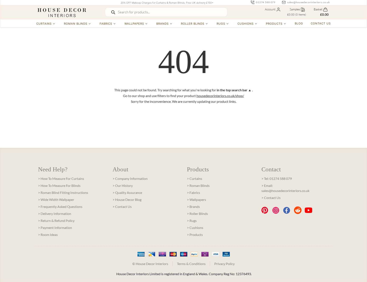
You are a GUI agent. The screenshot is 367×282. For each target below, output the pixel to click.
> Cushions (195, 228)
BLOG (299, 23)
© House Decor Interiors (150, 264)
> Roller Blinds (197, 214)
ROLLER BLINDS (193, 23)
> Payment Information (55, 228)
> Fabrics (193, 192)
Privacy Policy (224, 264)
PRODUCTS (274, 23)
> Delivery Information (54, 214)
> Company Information (130, 178)
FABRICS (106, 23)
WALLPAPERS (134, 23)
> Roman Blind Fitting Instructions (63, 192)
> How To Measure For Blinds (59, 185)
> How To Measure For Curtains (61, 178)
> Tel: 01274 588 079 (276, 178)
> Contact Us (122, 206)
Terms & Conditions (191, 264)
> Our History (123, 185)
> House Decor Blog (127, 199)
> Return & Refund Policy (56, 221)
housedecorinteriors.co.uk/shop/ (220, 96)
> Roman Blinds (198, 185)
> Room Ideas (48, 235)
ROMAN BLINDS (75, 23)
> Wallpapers (196, 199)
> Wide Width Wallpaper (56, 199)
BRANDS (162, 23)
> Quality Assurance (127, 192)
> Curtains (194, 178)
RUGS (221, 23)
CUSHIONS (245, 23)
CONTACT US (321, 23)
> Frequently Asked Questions (60, 206)
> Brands (193, 206)
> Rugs (192, 221)
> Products (195, 235)
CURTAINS (44, 23)
